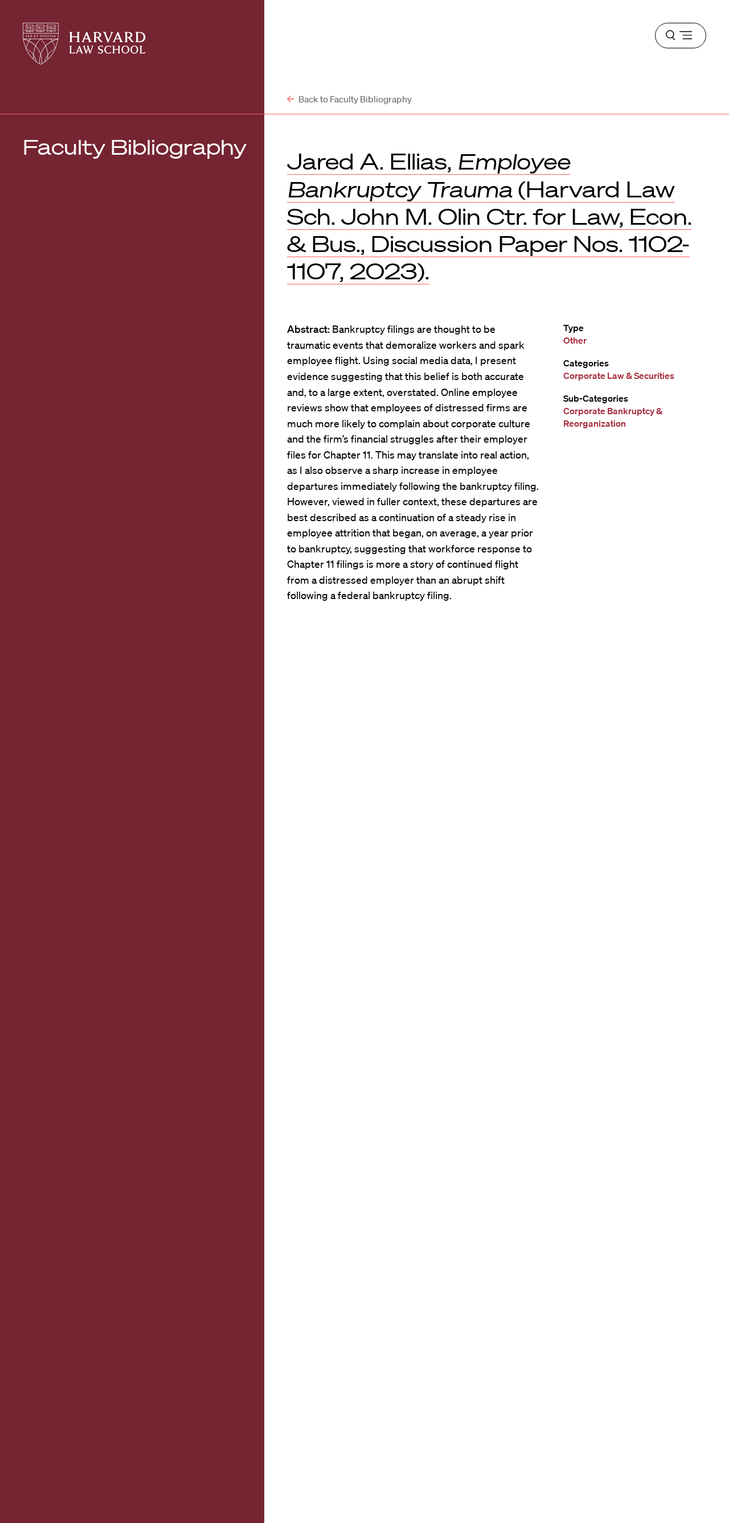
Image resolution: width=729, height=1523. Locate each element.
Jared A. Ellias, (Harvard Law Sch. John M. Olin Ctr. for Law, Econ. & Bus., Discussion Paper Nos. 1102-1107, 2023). (489, 216)
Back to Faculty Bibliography (354, 99)
